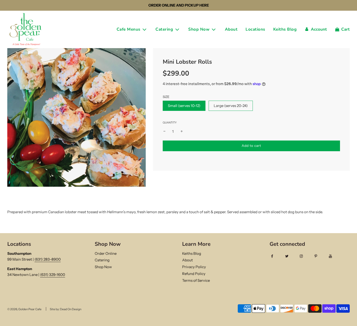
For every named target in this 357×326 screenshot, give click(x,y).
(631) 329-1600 (52, 274)
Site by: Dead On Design (65, 309)
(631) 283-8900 (47, 259)
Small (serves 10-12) (184, 105)
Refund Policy (193, 273)
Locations (255, 29)
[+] (181, 131)
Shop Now (103, 266)
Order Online (106, 253)
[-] (164, 131)
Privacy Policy (194, 266)
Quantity (170, 122)
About (231, 29)
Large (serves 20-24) (231, 105)
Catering (102, 260)
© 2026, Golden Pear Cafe (24, 309)
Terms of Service (196, 280)
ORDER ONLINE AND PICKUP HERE (178, 5)
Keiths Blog (285, 29)
